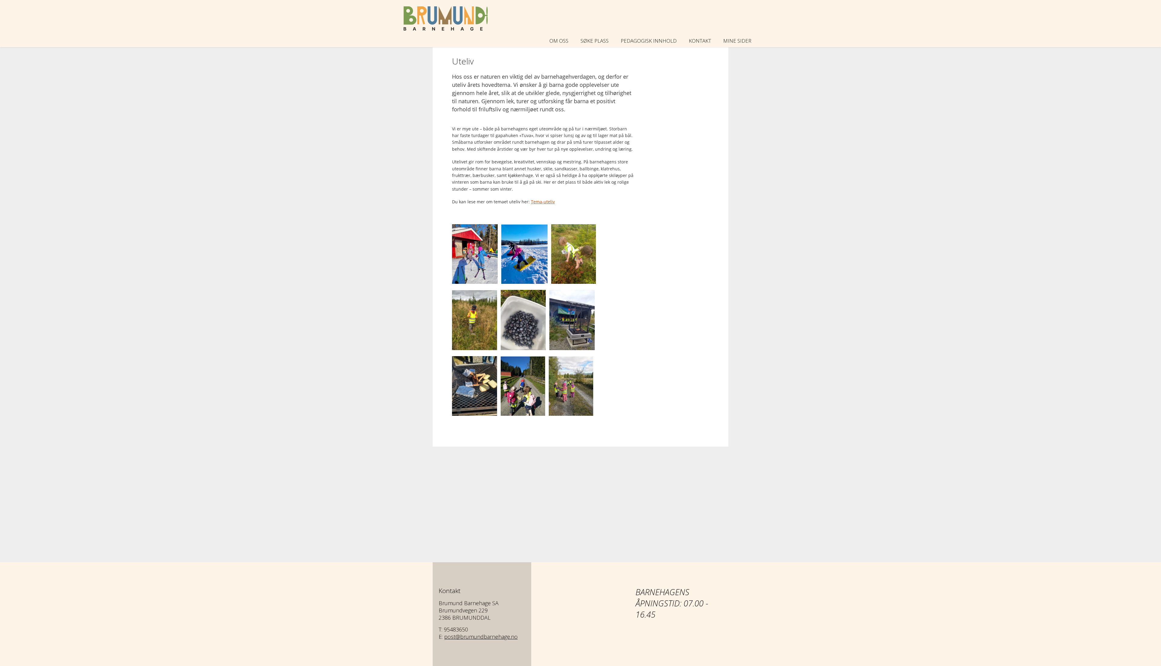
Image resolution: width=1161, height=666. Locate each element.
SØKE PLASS (594, 40)
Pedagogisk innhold (649, 40)
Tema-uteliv (543, 202)
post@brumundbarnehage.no (481, 636)
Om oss (558, 40)
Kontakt (700, 40)
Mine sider (737, 40)
